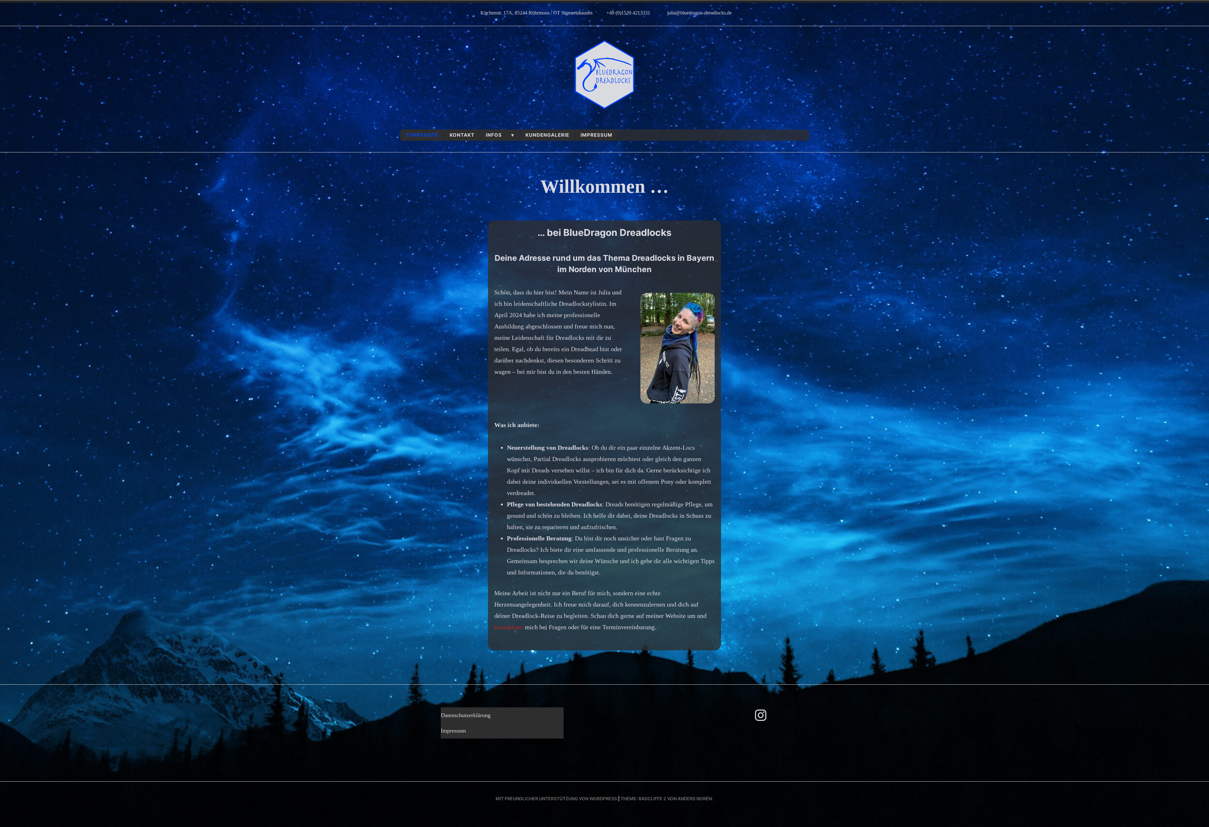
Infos (494, 135)
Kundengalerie (547, 135)
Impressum (596, 135)
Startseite (422, 135)
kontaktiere (509, 627)
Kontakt (462, 135)
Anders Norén (695, 798)
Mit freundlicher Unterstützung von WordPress (556, 798)
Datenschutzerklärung (466, 715)
